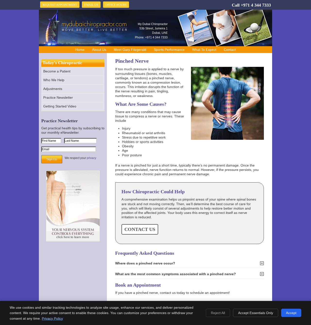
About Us (99, 50)
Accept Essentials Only (255, 313)
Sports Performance (169, 50)
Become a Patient (56, 71)
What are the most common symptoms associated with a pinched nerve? (175, 274)
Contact (230, 50)
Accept (291, 313)
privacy (91, 158)
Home (80, 50)
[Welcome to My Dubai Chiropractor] (94, 31)
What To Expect (204, 50)
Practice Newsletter (58, 97)
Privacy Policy (52, 318)
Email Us (91, 5)
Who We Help (53, 80)
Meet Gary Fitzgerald (130, 50)
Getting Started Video (59, 106)
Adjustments (52, 89)
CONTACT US (139, 229)
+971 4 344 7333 (256, 5)
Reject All (218, 313)
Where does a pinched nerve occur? (145, 263)
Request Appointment (60, 5)
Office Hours (116, 5)
